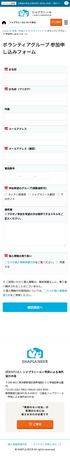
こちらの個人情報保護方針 (20, 262)
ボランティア (37, 30)
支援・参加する (20, 30)
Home (6, 30)
